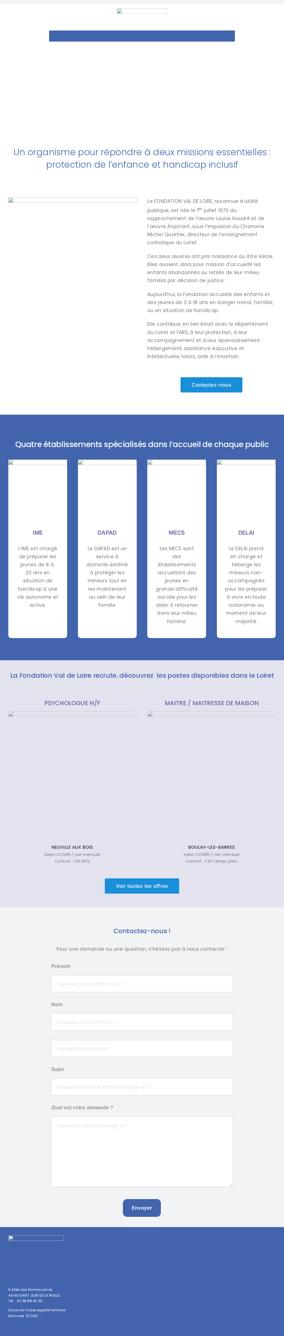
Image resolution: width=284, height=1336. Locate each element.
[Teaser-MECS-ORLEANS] (176, 461)
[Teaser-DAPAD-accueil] (107, 461)
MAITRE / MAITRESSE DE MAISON (212, 703)
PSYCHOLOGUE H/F (72, 703)
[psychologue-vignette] (72, 713)
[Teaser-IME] (37, 461)
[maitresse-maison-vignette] (212, 713)
